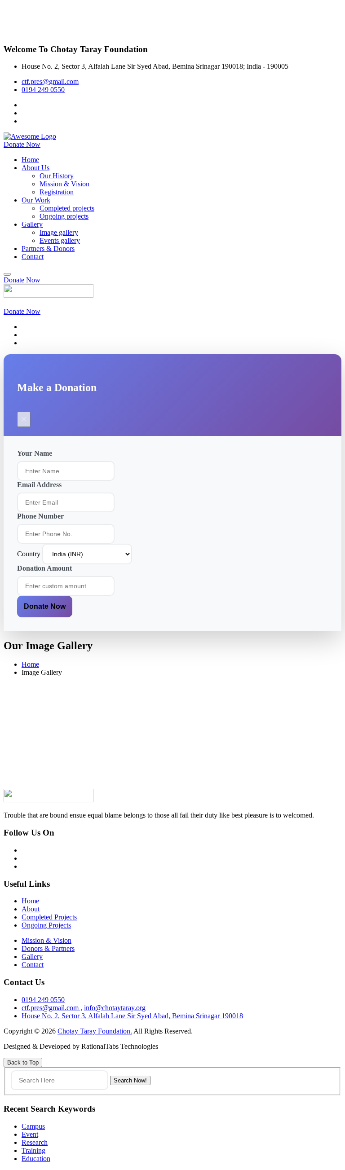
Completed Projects (49, 917)
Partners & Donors (48, 248)
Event (30, 1134)
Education (36, 1158)
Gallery (32, 224)
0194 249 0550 (43, 89)
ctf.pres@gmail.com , (52, 1008)
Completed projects (67, 208)
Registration (57, 192)
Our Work (36, 200)
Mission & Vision (64, 184)
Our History (57, 176)
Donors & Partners (48, 948)
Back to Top (23, 1062)
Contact (33, 256)
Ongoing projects (64, 216)
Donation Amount (44, 568)
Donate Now (45, 606)
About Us (35, 168)
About (31, 909)
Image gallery (59, 232)
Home (30, 159)
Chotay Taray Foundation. (95, 1031)
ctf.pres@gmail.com (50, 81)
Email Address (39, 484)
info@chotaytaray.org (115, 1008)
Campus (33, 1126)
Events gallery (60, 240)
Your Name (34, 453)
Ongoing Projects (46, 925)
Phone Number (40, 516)
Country (29, 554)
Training (33, 1150)
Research (35, 1142)
